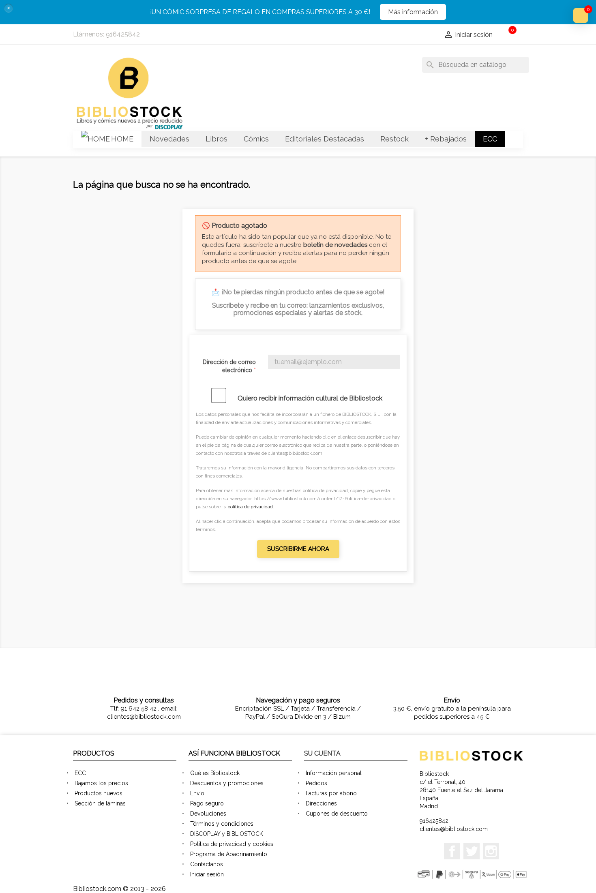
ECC (80, 773)
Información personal (334, 773)
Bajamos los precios (101, 783)
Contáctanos (206, 864)
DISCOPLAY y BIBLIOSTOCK (226, 834)
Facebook (452, 851)
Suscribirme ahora (298, 549)
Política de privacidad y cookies (231, 844)
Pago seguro (207, 803)
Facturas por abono (331, 793)
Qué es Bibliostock (215, 773)
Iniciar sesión (207, 874)
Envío (197, 793)
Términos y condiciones (221, 823)
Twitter (471, 851)
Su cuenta (322, 753)
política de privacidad (250, 507)
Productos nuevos (98, 793)
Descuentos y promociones (227, 783)
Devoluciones (208, 813)
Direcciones (321, 803)
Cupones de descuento (337, 813)
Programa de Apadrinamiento (228, 854)
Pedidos (316, 783)
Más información (413, 12)
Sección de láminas (100, 803)
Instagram (491, 851)
